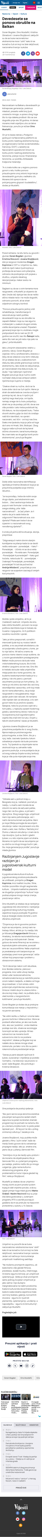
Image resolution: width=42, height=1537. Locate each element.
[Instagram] (27, 1366)
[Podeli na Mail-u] (38, 53)
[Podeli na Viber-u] (33, 53)
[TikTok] (33, 1366)
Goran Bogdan (10, 1378)
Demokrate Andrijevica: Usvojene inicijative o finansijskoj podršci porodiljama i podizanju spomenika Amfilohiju (20, 1446)
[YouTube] (21, 1366)
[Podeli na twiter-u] (28, 53)
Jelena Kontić (11, 94)
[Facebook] (9, 1366)
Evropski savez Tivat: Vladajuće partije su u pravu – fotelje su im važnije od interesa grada (21, 1459)
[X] (15, 1366)
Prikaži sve (21, 1487)
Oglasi (25, 3)
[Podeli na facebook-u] (23, 53)
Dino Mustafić (26, 1378)
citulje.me (16, 3)
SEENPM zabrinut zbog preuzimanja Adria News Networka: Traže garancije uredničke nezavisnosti (21, 1469)
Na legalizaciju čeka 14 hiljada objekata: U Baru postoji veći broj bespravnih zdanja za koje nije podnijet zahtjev (22, 1434)
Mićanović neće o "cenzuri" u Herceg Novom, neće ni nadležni (21, 1479)
